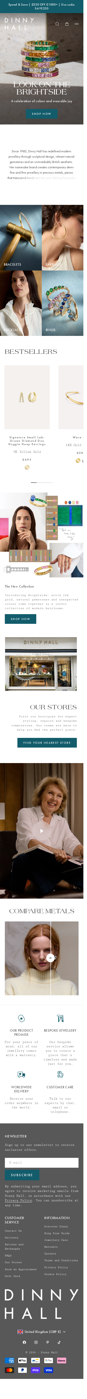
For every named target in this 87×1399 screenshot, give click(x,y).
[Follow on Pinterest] (48, 1342)
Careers (50, 1253)
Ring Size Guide (57, 1233)
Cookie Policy (55, 1274)
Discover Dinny (56, 1226)
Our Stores (13, 1262)
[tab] (31, 352)
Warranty (51, 1246)
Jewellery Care (56, 1240)
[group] (41, 68)
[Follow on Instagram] (36, 1342)
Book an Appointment (21, 1269)
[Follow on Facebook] (24, 1342)
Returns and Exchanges (14, 1246)
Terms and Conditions (61, 1260)
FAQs (8, 1255)
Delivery (11, 1237)
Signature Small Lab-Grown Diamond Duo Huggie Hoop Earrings (27, 441)
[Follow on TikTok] (59, 1342)
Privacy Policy (18, 1200)
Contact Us (13, 1230)
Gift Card (12, 1276)
